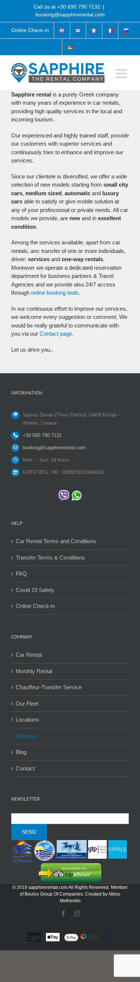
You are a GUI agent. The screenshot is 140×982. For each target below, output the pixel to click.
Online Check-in (35, 606)
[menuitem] (30, 30)
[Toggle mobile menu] (122, 73)
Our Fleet (27, 703)
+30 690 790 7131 (78, 7)
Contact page (56, 333)
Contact (25, 768)
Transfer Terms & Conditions (50, 557)
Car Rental (29, 655)
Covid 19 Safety (35, 590)
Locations (27, 719)
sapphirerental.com (48, 887)
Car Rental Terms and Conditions (56, 541)
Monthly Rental (34, 671)
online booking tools (55, 292)
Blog (21, 752)
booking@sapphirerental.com (70, 15)
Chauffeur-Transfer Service (49, 687)
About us (26, 736)
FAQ (21, 573)
